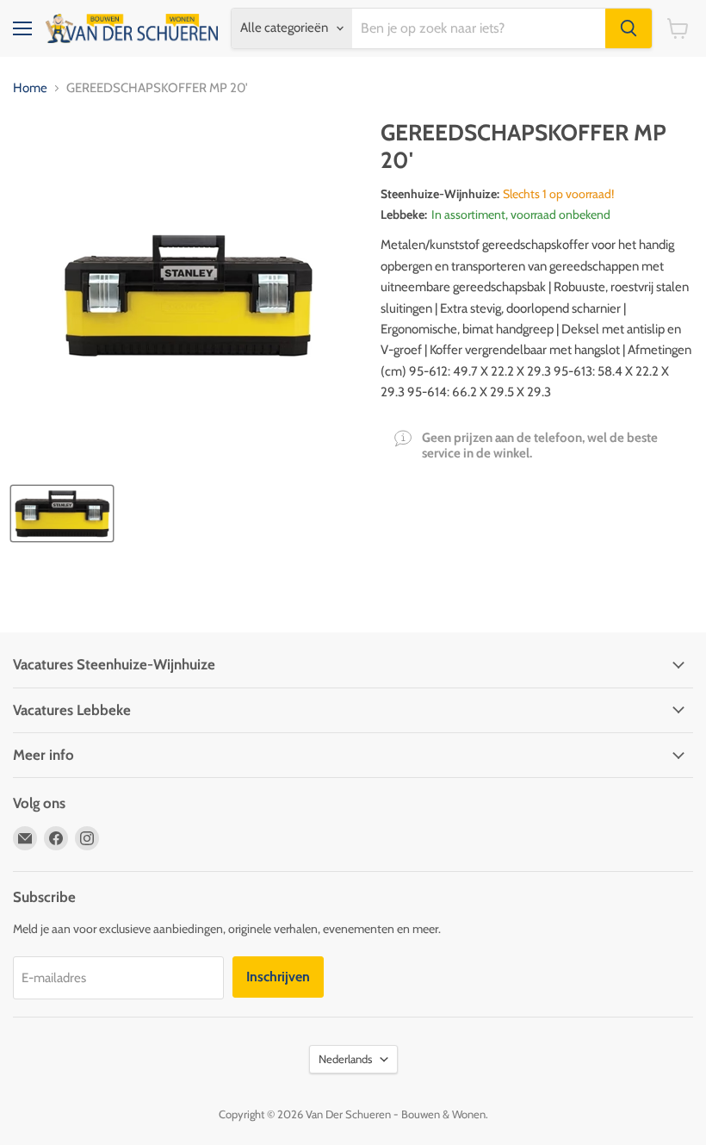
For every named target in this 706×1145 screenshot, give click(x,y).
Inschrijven (278, 976)
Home (30, 88)
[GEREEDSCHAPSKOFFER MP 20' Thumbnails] (62, 513)
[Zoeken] (628, 28)
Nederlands (345, 1059)
